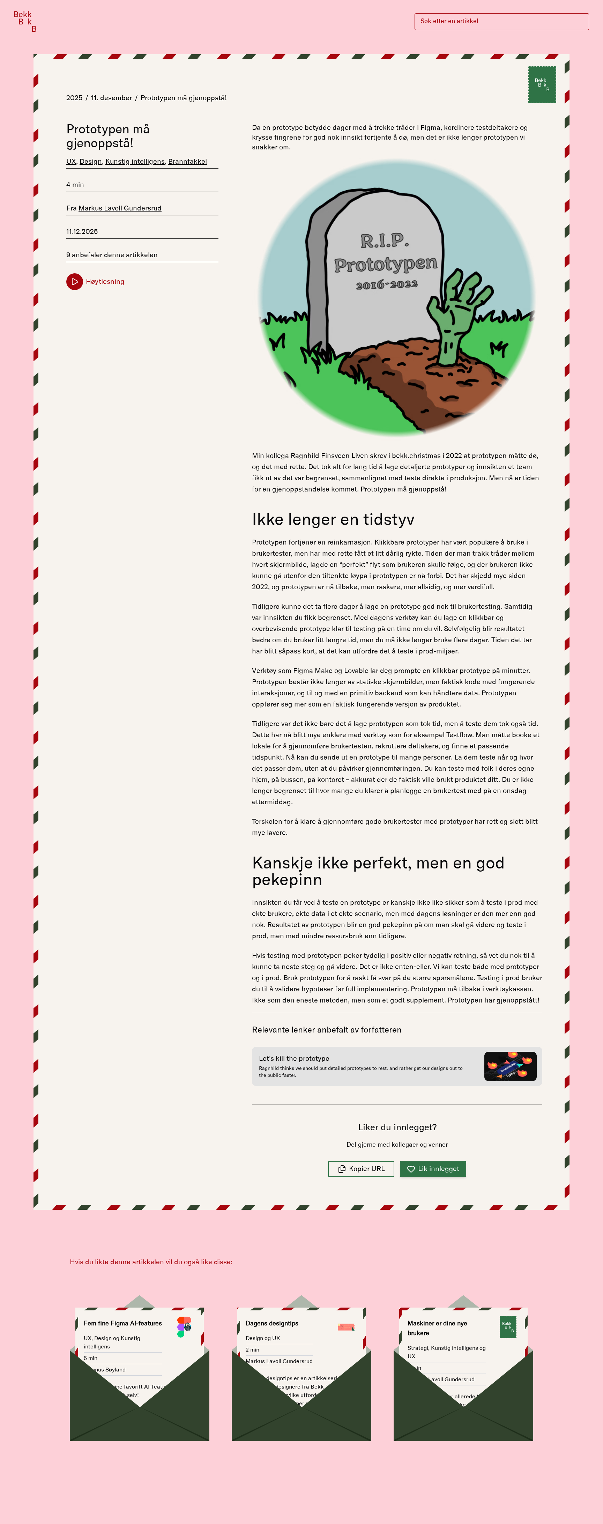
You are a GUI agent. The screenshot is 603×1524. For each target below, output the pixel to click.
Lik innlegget (438, 1169)
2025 (74, 98)
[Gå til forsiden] (25, 21)
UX (71, 161)
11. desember (111, 98)
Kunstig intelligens (135, 161)
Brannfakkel (187, 161)
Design (91, 161)
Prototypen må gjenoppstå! (184, 98)
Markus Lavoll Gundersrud (120, 208)
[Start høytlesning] (74, 281)
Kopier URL (367, 1169)
